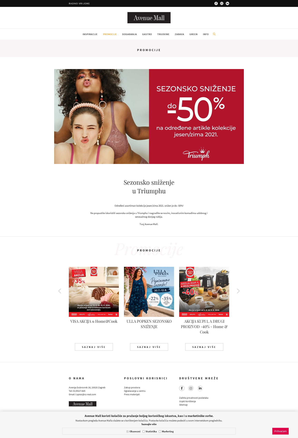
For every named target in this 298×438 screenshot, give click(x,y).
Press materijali (132, 394)
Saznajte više (149, 424)
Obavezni (135, 431)
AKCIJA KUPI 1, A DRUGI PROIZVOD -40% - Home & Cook (204, 326)
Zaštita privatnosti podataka (193, 397)
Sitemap (183, 404)
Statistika (151, 431)
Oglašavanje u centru (135, 390)
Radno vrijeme (79, 3)
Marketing (168, 431)
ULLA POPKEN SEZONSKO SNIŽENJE (149, 324)
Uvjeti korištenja (187, 401)
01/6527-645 (79, 390)
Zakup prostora (132, 387)
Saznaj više (94, 347)
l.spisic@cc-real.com (86, 394)
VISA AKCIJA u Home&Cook (93, 321)
